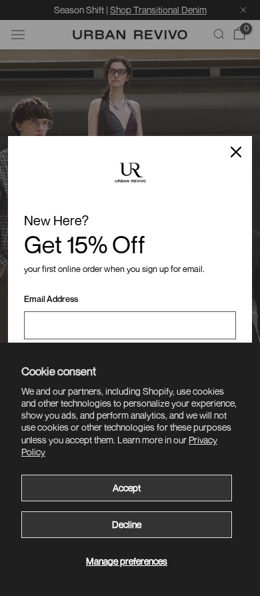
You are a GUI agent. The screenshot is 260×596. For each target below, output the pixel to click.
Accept (127, 487)
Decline (126, 524)
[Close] (236, 152)
